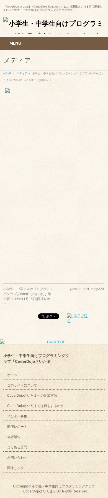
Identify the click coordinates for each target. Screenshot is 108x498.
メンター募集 (17, 416)
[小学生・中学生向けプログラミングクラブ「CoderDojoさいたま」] (54, 27)
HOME (7, 73)
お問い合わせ (17, 457)
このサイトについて (22, 385)
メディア (21, 73)
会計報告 (13, 437)
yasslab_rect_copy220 (87, 289)
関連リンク (15, 468)
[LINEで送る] (79, 318)
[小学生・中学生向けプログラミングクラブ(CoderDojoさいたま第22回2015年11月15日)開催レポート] (53, 181)
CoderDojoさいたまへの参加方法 (32, 396)
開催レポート (17, 427)
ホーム (12, 375)
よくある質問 (17, 447)
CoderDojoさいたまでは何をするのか (35, 406)
